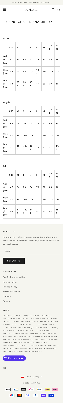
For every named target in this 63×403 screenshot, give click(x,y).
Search (6, 301)
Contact (7, 296)
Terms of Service (11, 291)
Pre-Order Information (14, 277)
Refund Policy (10, 281)
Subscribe (13, 260)
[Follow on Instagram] (4, 368)
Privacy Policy (10, 286)
